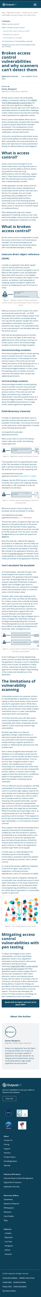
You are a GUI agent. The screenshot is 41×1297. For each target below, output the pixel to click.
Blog (3, 13)
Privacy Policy (7, 1286)
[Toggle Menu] (35, 5)
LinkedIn (8, 1233)
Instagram (9, 1246)
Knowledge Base (10, 1161)
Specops (7, 1165)
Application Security (13, 13)
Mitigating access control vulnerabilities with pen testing (18, 45)
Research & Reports (11, 1203)
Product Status (9, 1157)
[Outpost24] (14, 4)
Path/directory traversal (11, 34)
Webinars (7, 1212)
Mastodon (9, 1237)
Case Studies (9, 1216)
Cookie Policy (7, 1282)
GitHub (7, 1250)
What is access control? (10, 24)
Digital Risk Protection (12, 1182)
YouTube (8, 1241)
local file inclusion (16, 553)
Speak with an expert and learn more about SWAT (20, 1003)
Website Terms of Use (26, 1278)
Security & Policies (19, 1282)
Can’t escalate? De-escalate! (12, 38)
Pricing (6, 1144)
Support (7, 1148)
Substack (8, 1254)
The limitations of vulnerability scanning (17, 41)
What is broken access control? (13, 28)
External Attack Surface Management (18, 1178)
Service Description (19, 1286)
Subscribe (9, 1098)
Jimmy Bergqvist (9, 89)
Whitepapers (9, 1208)
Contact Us (8, 1140)
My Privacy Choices (9, 1291)
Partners (7, 1153)
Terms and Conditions (10, 1278)
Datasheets (8, 1199)
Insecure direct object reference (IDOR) (16, 31)
